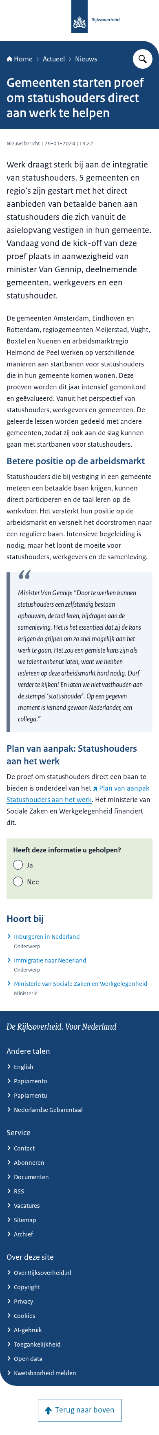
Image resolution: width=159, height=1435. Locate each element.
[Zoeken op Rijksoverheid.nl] (142, 59)
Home (23, 58)
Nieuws (86, 58)
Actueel (54, 58)
